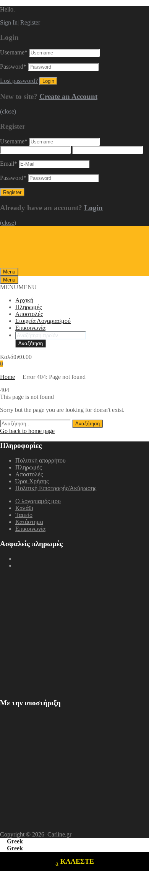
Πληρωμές (28, 307)
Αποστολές (29, 314)
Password (13, 66)
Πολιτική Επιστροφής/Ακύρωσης (55, 488)
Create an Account (68, 96)
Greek (15, 841)
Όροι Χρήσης (32, 481)
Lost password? (19, 80)
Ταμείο (23, 515)
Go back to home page (27, 431)
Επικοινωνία (30, 327)
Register (30, 22)
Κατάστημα (29, 522)
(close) (8, 111)
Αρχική (24, 300)
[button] (18, 287)
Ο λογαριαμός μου (38, 501)
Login (93, 208)
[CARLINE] (49, 264)
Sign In (9, 22)
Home (7, 377)
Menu (9, 272)
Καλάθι (24, 508)
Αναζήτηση (30, 343)
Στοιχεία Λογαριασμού (43, 321)
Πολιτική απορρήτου (40, 460)
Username (14, 52)
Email (8, 163)
